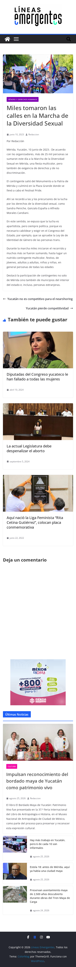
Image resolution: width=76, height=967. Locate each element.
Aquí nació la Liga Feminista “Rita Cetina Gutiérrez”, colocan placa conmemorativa (35, 522)
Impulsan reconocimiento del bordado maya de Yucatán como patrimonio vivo (37, 780)
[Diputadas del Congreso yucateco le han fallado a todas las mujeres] (38, 334)
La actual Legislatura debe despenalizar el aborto (29, 448)
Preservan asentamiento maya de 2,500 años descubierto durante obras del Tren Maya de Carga (50, 896)
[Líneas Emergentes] (7, 39)
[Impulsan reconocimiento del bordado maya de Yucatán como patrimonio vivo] (38, 742)
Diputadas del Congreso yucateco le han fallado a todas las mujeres (37, 377)
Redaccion (33, 134)
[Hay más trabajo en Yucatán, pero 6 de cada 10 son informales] (15, 848)
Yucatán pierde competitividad (47, 308)
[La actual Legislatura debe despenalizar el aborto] (38, 406)
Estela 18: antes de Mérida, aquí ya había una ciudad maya (50, 869)
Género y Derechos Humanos (22, 99)
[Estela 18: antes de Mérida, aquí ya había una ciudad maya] (15, 873)
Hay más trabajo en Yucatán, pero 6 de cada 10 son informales (47, 844)
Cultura (12, 766)
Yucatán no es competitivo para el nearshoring (40, 299)
